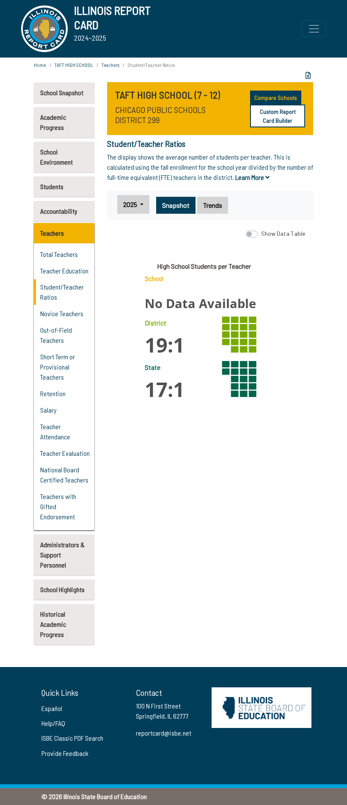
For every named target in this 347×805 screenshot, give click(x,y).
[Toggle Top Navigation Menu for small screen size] (314, 28)
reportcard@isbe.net (163, 733)
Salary (48, 410)
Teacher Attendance (55, 431)
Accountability (58, 211)
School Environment (56, 157)
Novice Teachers (61, 313)
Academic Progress (53, 122)
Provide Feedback (64, 753)
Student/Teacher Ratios (62, 292)
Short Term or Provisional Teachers (57, 367)
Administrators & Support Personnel (62, 554)
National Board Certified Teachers (64, 475)
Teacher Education (64, 271)
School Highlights (62, 589)
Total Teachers (59, 254)
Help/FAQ (53, 723)
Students (51, 186)
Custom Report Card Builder (278, 116)
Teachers (52, 233)
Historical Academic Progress (53, 624)
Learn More (250, 177)
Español (51, 708)
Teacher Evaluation (65, 453)
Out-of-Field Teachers (56, 335)
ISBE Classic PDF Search (72, 738)
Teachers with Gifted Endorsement (58, 506)
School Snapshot (61, 92)
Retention (53, 393)
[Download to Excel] (308, 75)
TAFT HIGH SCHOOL (74, 65)
